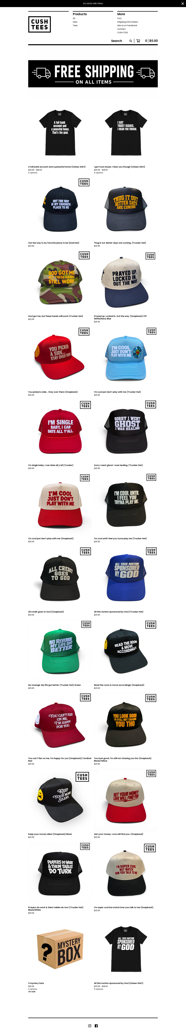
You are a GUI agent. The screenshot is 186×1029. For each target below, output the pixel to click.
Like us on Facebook (127, 25)
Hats (75, 21)
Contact (121, 29)
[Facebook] (96, 1025)
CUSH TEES (122, 32)
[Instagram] (89, 1025)
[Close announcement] (182, 3)
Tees (75, 25)
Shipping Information (127, 21)
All (74, 18)
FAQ (119, 18)
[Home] (40, 24)
